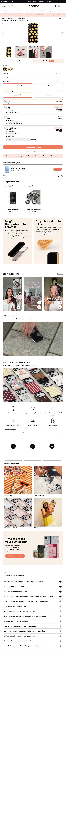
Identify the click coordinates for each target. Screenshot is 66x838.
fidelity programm (54, 156)
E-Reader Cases (40, 11)
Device (5, 73)
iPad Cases (60, 11)
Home (3, 18)
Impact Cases (9, 18)
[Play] (39, 303)
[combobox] (33, 77)
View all (60, 274)
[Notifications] (11, 6)
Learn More (60, 73)
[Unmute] (18, 307)
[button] (55, 6)
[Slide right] (62, 33)
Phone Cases (17, 11)
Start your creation (14, 556)
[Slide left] (3, 33)
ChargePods (51, 11)
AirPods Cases (29, 11)
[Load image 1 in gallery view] (9, 52)
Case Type (6, 82)
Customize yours (7, 11)
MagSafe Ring (8, 91)
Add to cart (58, 169)
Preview (33, 139)
